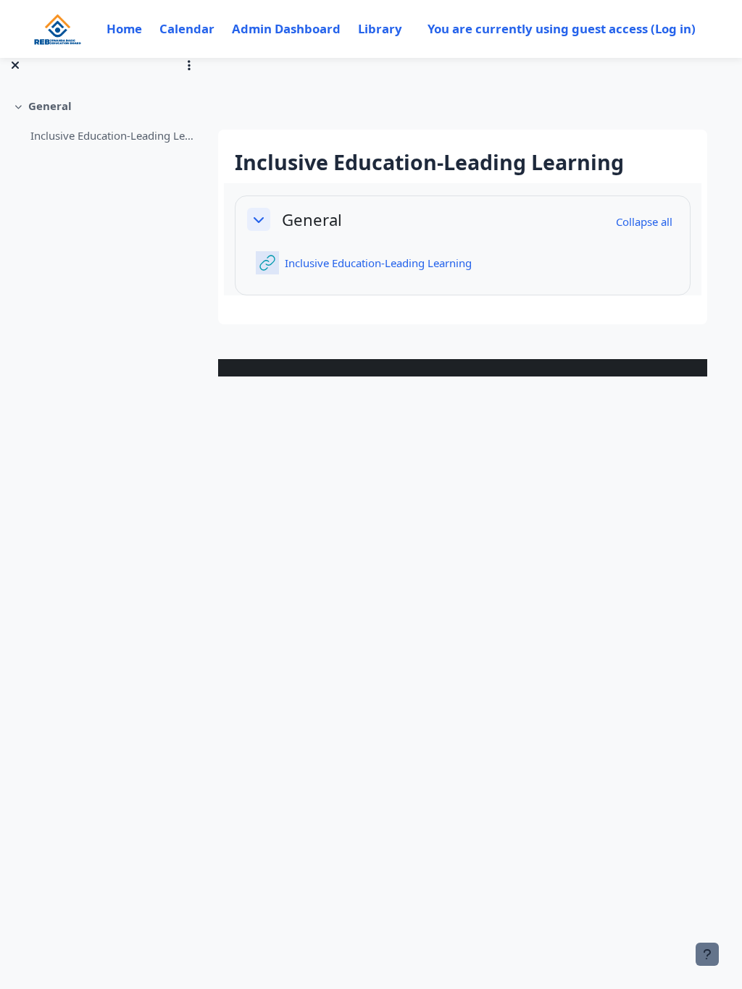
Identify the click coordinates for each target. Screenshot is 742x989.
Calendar (186, 28)
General (50, 105)
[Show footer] (707, 954)
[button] (258, 219)
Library (380, 28)
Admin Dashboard (286, 28)
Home (124, 28)
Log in (673, 28)
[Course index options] (189, 65)
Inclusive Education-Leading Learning (112, 135)
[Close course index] (15, 65)
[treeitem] (102, 120)
